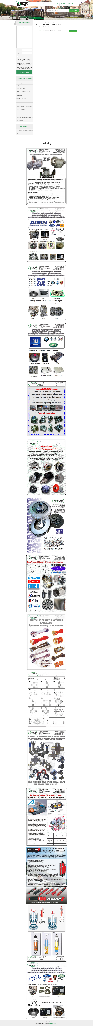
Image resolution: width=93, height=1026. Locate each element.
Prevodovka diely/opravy (22, 114)
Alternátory (19, 83)
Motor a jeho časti (20, 109)
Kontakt (70, 3)
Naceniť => (72, 31)
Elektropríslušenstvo (21, 101)
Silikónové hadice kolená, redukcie (24, 117)
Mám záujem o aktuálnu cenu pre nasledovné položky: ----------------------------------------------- (23, 28)
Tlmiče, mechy (19, 120)
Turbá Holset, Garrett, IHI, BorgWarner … (22, 94)
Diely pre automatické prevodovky (24, 130)
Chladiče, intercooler (21, 98)
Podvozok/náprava (20, 112)
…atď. (17, 133)
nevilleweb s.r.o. (52, 1023)
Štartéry (18, 85)
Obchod (63, 3)
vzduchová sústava (20, 88)
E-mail (18, 53)
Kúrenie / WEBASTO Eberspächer (24, 106)
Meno (17, 50)
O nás (56, 3)
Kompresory (19, 103)
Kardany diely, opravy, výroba (23, 91)
